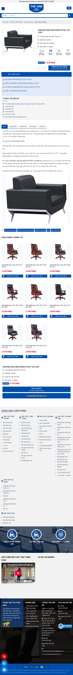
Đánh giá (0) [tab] (13, 126)
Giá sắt (5, 448)
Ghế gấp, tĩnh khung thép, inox (9, 487)
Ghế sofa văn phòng (41, 22)
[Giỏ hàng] (69, 8)
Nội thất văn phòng (40, 230)
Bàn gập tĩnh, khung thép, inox (9, 492)
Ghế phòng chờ (25, 433)
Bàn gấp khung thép (27, 445)
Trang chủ (5, 22)
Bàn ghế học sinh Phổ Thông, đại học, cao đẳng (63, 440)
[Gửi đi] (69, 15)
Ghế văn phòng (7, 422)
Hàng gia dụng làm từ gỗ (9, 505)
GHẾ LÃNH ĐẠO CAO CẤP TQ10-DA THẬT (12, 306)
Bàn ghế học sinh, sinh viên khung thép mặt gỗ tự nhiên (63, 452)
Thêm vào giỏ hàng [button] (12, 276)
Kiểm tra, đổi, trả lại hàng (32, 622)
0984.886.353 (9, 111)
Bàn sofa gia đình (44, 423)
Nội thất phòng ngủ (45, 440)
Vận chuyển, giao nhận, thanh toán (31, 617)
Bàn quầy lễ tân (26, 442)
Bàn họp (5, 434)
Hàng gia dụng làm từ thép (9, 500)
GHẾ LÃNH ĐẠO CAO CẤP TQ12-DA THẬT (36, 346)
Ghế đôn (5, 496)
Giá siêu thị (24, 452)
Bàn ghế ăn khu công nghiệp (27, 448)
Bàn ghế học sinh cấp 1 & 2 (64, 433)
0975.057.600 (9, 106)
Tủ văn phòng (7, 442)
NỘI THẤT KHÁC (9, 513)
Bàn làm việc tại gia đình (45, 449)
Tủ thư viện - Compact (64, 475)
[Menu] (3, 8)
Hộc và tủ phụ (7, 437)
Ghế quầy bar (25, 436)
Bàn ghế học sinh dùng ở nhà (64, 423)
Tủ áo (41, 442)
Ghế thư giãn (43, 431)
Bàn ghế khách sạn (27, 460)
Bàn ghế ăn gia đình (45, 437)
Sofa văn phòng (28, 22)
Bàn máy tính (7, 431)
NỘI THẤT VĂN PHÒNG (16, 22)
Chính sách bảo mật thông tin (31, 612)
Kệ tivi (41, 434)
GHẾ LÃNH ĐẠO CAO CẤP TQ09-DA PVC (60, 266)
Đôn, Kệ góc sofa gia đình (45, 427)
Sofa (48, 230)
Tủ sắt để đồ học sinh (63, 472)
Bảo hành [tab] (42, 126)
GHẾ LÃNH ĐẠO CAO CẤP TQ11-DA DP (12, 266)
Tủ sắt (5, 445)
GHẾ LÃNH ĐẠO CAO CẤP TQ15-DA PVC (36, 266)
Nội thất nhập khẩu (9, 517)
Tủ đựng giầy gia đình (45, 445)
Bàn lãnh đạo (7, 425)
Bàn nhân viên (7, 428)
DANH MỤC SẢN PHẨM (13, 411)
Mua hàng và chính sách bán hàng (32, 607)
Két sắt (5, 509)
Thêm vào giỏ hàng (59, 67)
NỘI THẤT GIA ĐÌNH (46, 416)
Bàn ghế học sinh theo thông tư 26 (64, 445)
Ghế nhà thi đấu (26, 439)
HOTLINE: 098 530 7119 (37, 396)
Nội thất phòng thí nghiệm (62, 465)
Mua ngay (36, 389)
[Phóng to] (4, 52)
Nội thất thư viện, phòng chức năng (62, 460)
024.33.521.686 (10, 114)
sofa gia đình (43, 420)
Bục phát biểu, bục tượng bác (26, 429)
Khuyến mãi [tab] (23, 126)
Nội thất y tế (7, 523)
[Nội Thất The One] (36, 8)
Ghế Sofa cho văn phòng (11, 131)
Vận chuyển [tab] (33, 126)
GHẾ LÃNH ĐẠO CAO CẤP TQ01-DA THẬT (12, 346)
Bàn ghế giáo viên (62, 456)
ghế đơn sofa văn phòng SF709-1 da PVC (44, 153)
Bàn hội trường (25, 425)
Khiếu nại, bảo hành (32, 626)
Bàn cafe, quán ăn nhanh (26, 456)
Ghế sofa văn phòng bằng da (26, 230)
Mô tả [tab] (4, 126)
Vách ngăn (6, 440)
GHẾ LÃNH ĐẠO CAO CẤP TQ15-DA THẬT (36, 306)
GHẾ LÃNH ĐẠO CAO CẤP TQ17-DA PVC (60, 306)
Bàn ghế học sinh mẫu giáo (63, 428)
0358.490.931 (9, 109)
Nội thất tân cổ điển (9, 520)
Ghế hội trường (25, 422)
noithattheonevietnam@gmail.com (16, 117)
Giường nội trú (61, 469)
